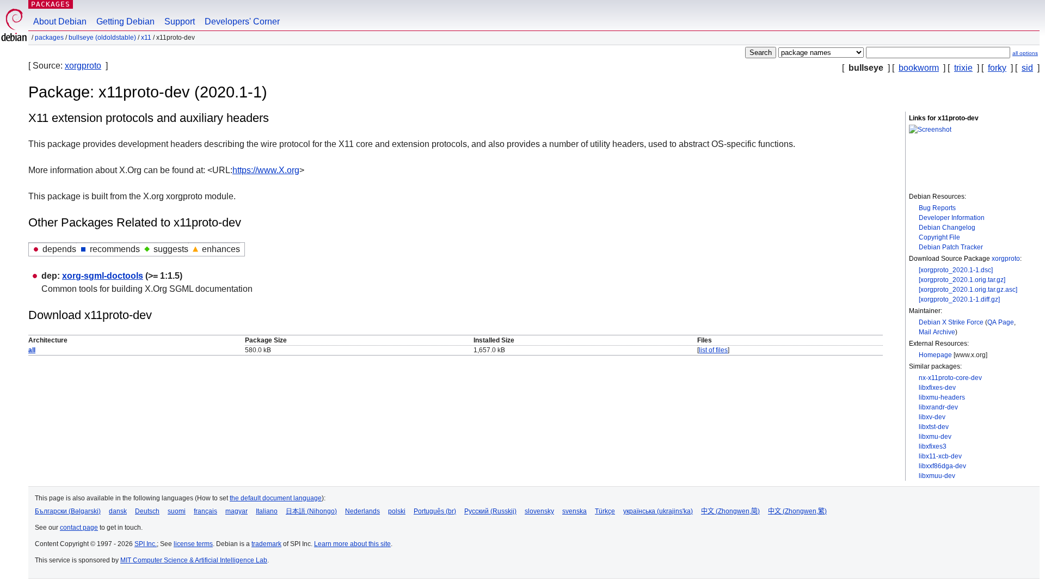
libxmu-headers (942, 397)
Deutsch (147, 511)
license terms (193, 544)
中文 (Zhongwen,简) (730, 511)
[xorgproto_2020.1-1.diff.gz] (959, 299)
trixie (963, 67)
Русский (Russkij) (490, 511)
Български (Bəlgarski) (68, 511)
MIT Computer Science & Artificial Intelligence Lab (193, 560)
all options (1025, 53)
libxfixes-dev (937, 387)
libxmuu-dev (937, 476)
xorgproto (83, 65)
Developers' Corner (242, 21)
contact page (79, 527)
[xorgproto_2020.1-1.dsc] (956, 270)
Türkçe (605, 511)
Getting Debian (125, 21)
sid (1027, 67)
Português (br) (435, 511)
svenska (574, 511)
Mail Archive (937, 332)
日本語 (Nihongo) (311, 511)
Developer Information (952, 218)
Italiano (267, 511)
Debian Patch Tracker (951, 247)
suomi (177, 511)
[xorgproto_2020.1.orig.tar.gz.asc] (968, 289)
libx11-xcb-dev (940, 456)
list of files (713, 350)
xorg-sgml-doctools (102, 275)
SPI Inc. (145, 544)
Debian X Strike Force (951, 322)
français (205, 511)
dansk (118, 511)
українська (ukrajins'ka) (658, 511)
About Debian (60, 21)
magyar (236, 511)
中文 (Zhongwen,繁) (797, 511)
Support (179, 21)
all (31, 350)
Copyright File (939, 237)
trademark (266, 544)
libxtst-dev (934, 427)
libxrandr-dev (938, 407)
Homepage (935, 355)
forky (997, 67)
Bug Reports (937, 208)
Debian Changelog (947, 227)
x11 (146, 37)
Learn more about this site (352, 544)
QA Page (1000, 322)
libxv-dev (932, 417)
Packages (50, 4)
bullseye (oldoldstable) (102, 37)
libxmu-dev (935, 436)
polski (396, 511)
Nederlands (362, 511)
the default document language (276, 498)
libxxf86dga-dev (942, 466)
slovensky (539, 511)
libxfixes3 (932, 446)
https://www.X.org (265, 170)
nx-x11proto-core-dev (950, 378)
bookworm (919, 67)
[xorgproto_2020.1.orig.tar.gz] (962, 280)
